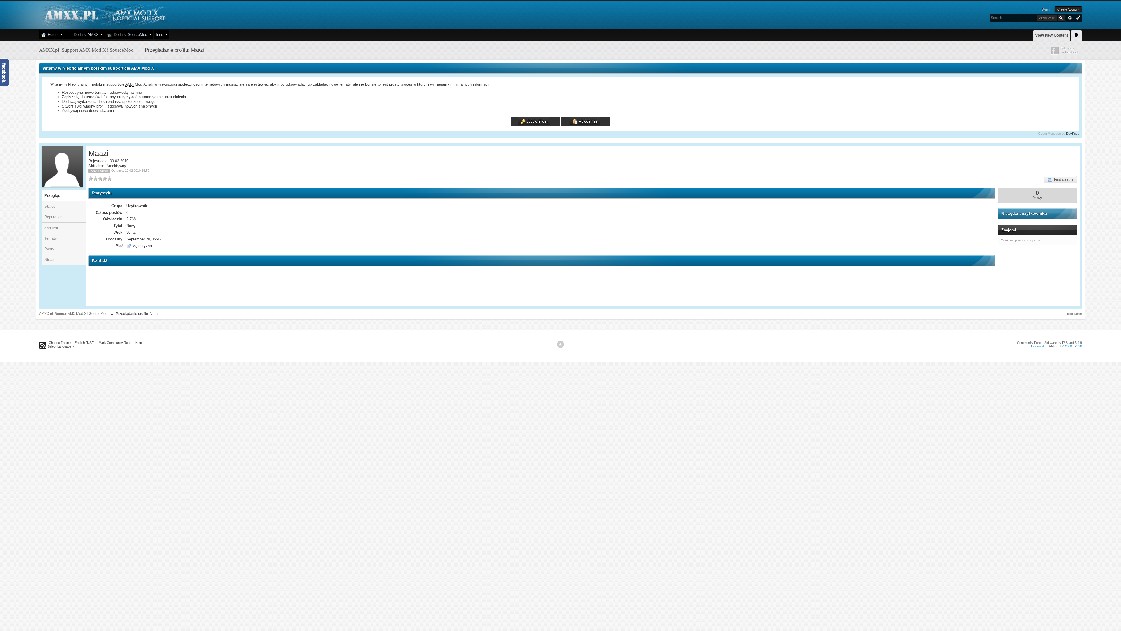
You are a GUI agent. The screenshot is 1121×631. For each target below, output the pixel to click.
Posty (49, 249)
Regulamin (1074, 314)
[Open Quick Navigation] (1076, 34)
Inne (159, 34)
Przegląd (52, 195)
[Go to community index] (104, 14)
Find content (1063, 180)
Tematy (50, 238)
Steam (49, 259)
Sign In (1046, 9)
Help (138, 342)
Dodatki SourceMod (129, 34)
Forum (52, 34)
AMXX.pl (1055, 346)
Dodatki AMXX (85, 34)
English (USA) (85, 342)
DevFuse (1072, 133)
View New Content (1051, 35)
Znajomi (51, 228)
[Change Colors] (1077, 17)
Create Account (1068, 9)
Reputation (53, 217)
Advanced (1070, 18)
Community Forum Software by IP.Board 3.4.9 (1049, 342)
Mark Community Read (115, 342)
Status (49, 206)
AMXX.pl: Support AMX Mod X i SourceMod (73, 314)
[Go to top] (560, 344)
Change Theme (60, 342)
